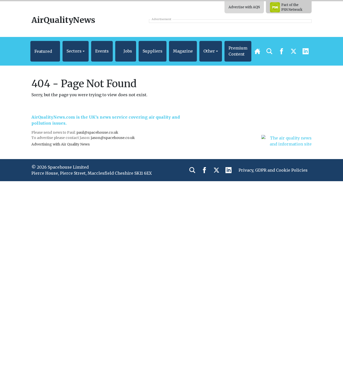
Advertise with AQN (244, 7)
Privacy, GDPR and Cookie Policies (273, 170)
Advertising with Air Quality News (60, 144)
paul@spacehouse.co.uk (97, 132)
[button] (45, 51)
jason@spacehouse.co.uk (113, 137)
